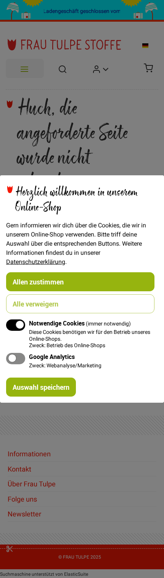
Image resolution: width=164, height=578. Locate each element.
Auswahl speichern (41, 387)
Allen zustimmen (38, 281)
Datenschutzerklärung (35, 261)
